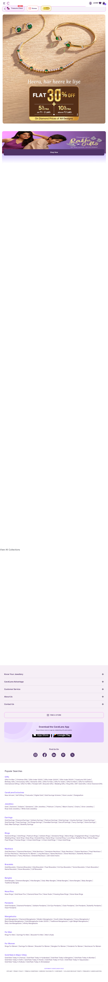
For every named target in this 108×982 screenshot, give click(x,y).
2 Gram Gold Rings (48, 840)
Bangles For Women (58, 946)
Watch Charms (67, 807)
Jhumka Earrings (76, 820)
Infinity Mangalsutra (30, 923)
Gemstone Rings (57, 836)
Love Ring (70, 838)
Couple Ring (94, 836)
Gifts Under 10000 (36, 780)
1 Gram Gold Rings (63, 840)
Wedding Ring (10, 838)
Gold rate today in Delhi (14, 960)
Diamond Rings (10, 836)
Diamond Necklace (24, 851)
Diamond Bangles (22, 881)
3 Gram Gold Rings (33, 840)
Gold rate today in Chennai (15, 958)
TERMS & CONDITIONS (31, 971)
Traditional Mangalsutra (59, 921)
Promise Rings (20, 840)
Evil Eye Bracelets (64, 867)
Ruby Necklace (67, 851)
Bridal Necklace (10, 856)
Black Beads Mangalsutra (14, 921)
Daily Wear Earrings (12, 824)
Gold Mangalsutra (11, 919)
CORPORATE (59, 971)
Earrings (9, 817)
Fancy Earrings (77, 822)
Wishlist (100, 3)
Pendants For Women (75, 946)
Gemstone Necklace (52, 851)
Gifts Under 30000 (51, 780)
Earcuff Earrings (64, 822)
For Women (10, 943)
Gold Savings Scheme (53, 795)
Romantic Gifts (36, 782)
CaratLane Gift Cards (83, 780)
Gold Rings (21, 836)
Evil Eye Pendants (54, 906)
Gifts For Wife (26, 784)
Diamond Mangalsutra (27, 919)
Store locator (67, 795)
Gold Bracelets (10, 867)
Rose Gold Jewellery (12, 809)
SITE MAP (9, 971)
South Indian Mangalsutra (63, 919)
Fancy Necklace (24, 856)
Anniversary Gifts (22, 782)
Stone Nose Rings (76, 894)
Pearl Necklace (94, 851)
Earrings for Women (26, 946)
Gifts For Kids (48, 782)
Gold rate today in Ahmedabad (38, 962)
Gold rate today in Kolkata (15, 962)
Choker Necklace (81, 851)
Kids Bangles (35, 881)
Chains (77, 807)
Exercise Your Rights (46, 971)
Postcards (29, 795)
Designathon (78, 795)
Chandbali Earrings (50, 822)
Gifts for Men (10, 780)
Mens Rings (69, 836)
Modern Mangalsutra (44, 919)
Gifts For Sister (59, 782)
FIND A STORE (55, 715)
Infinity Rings (92, 838)
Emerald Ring (39, 838)
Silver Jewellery (87, 807)
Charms (58, 807)
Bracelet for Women (42, 946)
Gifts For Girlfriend (85, 782)
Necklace (9, 849)
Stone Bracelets (24, 869)
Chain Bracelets (92, 867)
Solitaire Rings (44, 836)
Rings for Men (10, 935)
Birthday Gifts (10, 782)
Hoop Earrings (89, 820)
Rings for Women (11, 946)
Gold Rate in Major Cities (16, 955)
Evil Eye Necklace (11, 854)
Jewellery (9, 804)
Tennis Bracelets (78, 867)
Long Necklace (43, 854)
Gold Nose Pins (20, 894)
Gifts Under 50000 (67, 780)
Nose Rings (9, 894)
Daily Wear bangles (49, 881)
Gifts (7, 777)
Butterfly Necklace (84, 854)
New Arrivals (9, 795)
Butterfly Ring (81, 838)
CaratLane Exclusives (14, 792)
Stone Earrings (89, 822)
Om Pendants (81, 906)
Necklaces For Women (28, 854)
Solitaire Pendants (39, 906)
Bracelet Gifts (48, 784)
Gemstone (29, 807)
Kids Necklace (38, 851)
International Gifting (12, 784)
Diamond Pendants (24, 906)
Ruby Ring (29, 838)
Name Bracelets (10, 869)
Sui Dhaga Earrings (35, 822)
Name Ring (50, 838)
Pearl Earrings (21, 822)
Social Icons (42, 737)
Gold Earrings (9, 820)
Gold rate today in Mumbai (84, 958)
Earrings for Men (23, 935)
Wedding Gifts (60, 784)
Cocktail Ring (60, 838)
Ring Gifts (69, 784)
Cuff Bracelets (36, 869)
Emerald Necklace (38, 856)
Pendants (9, 903)
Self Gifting (20, 795)
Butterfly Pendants (94, 906)
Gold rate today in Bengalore (62, 958)
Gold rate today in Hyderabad (38, 958)
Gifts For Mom (72, 782)
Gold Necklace (10, 851)
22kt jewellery (40, 807)
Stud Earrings (9, 822)
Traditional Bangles (12, 883)
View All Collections (10, 549)
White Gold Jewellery (29, 809)
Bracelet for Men (37, 935)
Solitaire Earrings (37, 820)
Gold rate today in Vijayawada (76, 960)
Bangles (8, 878)
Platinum (50, 807)
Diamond (13, 807)
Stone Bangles (75, 881)
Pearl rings (9, 840)
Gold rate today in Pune (54, 960)
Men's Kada (49, 935)
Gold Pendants (10, 906)
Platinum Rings (32, 836)
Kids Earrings (63, 820)
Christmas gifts (21, 780)
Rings (7, 833)
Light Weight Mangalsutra (78, 921)
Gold (6, 807)
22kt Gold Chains (53, 856)
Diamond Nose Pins (34, 894)
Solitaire (21, 807)
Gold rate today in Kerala (34, 960)
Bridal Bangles (62, 881)
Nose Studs (47, 894)
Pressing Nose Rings (60, 894)
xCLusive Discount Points (73, 971)
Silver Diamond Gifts (94, 784)
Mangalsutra (10, 916)
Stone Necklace (70, 854)
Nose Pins (9, 891)
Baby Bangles (87, 881)
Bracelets (9, 864)
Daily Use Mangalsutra (13, 923)
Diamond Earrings (22, 820)
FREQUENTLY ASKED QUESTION (92, 971)
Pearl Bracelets (50, 867)
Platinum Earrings (51, 820)
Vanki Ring (20, 838)
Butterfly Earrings (27, 824)
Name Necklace (56, 854)
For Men (8, 932)
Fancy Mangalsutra (81, 919)
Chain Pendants (68, 906)
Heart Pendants (10, 908)
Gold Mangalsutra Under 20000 (37, 921)
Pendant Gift (36, 784)
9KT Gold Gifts (80, 784)
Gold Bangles (9, 881)
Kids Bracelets (38, 867)
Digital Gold (38, 795)
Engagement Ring (81, 836)
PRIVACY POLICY (18, 971)
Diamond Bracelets (24, 867)
